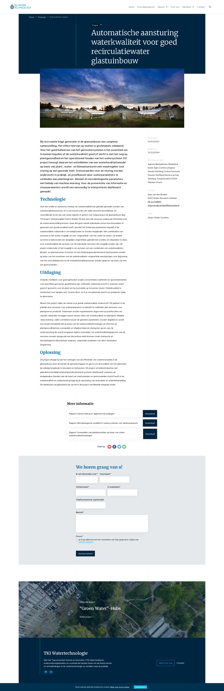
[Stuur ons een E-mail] (46, 672)
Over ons (175, 7)
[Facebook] (114, 447)
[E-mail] (109, 447)
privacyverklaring (86, 542)
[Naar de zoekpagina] (210, 7)
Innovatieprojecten (146, 7)
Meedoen (186, 7)
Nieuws (161, 7)
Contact (201, 7)
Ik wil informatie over (87, 474)
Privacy (79, 536)
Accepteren (140, 687)
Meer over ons (165, 663)
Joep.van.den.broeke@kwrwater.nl (163, 205)
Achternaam (82, 487)
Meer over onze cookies (119, 687)
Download (150, 413)
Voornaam (105, 474)
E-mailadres (114, 487)
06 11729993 (154, 201)
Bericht (80, 512)
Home (131, 7)
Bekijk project (86, 617)
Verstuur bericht (85, 553)
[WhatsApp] (124, 447)
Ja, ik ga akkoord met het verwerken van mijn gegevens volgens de (108, 540)
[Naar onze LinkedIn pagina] (51, 672)
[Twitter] (119, 447)
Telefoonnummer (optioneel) (90, 499)
